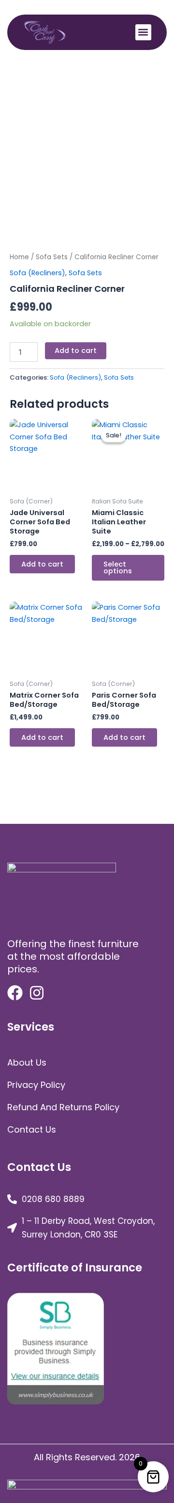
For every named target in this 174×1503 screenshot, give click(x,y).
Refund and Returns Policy (63, 1107)
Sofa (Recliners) (37, 273)
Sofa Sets (52, 257)
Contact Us (31, 1129)
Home (19, 257)
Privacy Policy (36, 1085)
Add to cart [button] (42, 564)
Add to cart (76, 350)
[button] (143, 32)
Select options (117, 567)
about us (26, 1062)
